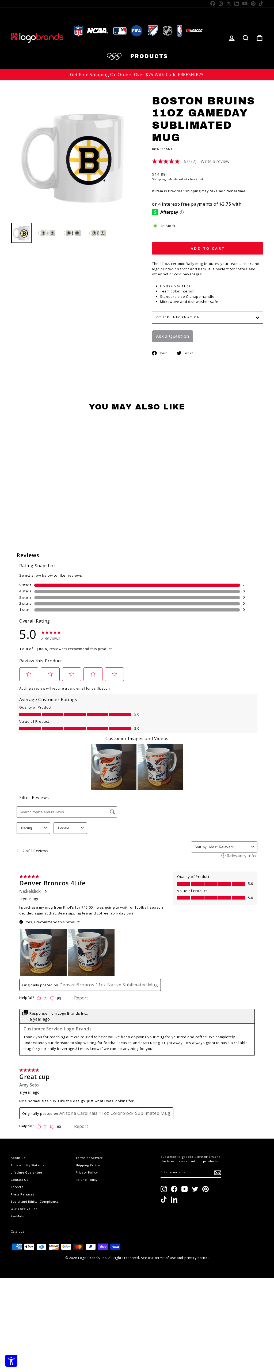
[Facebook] (212, 3)
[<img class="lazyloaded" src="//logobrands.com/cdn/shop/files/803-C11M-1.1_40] (47, 233)
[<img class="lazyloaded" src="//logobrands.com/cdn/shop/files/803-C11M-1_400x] (21, 233)
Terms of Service (89, 1158)
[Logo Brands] (37, 38)
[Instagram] (221, 3)
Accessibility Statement (29, 1165)
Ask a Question (172, 336)
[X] (228, 3)
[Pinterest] (253, 3)
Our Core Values (24, 1209)
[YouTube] (245, 3)
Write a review (215, 161)
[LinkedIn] (236, 3)
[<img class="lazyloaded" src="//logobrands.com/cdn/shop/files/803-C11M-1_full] (72, 233)
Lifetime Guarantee (26, 1172)
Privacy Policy (86, 1172)
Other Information (178, 317)
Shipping (159, 179)
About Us (18, 1158)
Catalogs (17, 1231)
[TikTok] (261, 3)
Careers (17, 1187)
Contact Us (19, 1180)
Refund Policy (86, 1180)
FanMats (17, 1216)
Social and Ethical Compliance (35, 1201)
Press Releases (22, 1194)
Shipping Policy (87, 1165)
